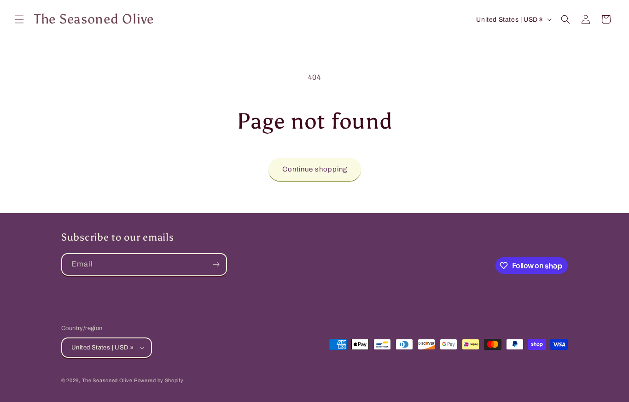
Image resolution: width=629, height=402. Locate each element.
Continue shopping (314, 169)
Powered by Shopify (159, 380)
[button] (19, 19)
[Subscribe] (216, 264)
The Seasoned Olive (107, 380)
